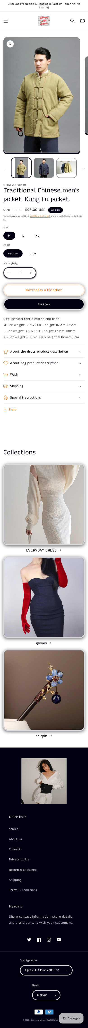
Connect (15, 849)
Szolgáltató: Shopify (56, 1020)
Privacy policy (19, 859)
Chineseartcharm (38, 1020)
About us (15, 839)
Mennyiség (10, 263)
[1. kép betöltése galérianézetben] (21, 168)
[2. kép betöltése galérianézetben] (44, 168)
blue (33, 253)
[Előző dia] (5, 169)
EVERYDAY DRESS (41, 550)
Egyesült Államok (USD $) (42, 970)
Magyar (42, 995)
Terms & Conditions (23, 890)
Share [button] (13, 409)
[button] (6, 21)
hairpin (41, 736)
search (14, 829)
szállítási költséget (40, 216)
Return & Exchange (23, 870)
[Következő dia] (83, 169)
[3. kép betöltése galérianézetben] (66, 168)
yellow (13, 253)
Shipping (15, 880)
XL (37, 235)
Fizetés (44, 304)
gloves (41, 643)
